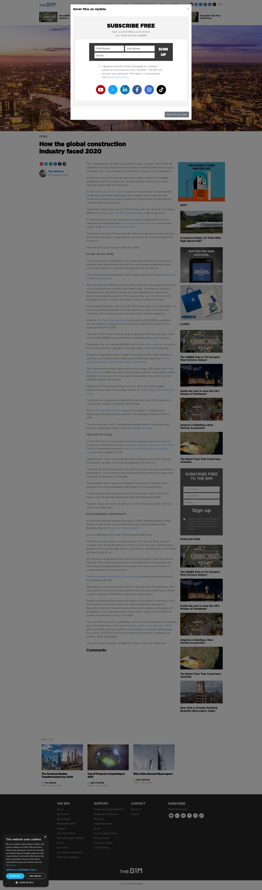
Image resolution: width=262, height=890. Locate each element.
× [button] (45, 837)
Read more (11, 865)
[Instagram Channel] (149, 89)
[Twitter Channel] (113, 89)
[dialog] (26, 860)
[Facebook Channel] (137, 89)
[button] (25, 869)
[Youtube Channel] (101, 89)
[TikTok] (161, 89)
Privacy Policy (120, 77)
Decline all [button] (36, 876)
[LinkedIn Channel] (125, 89)
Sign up (163, 52)
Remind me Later (177, 114)
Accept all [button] (15, 876)
